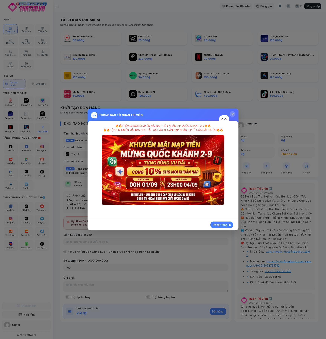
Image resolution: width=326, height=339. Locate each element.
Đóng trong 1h (222, 224)
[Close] (232, 114)
